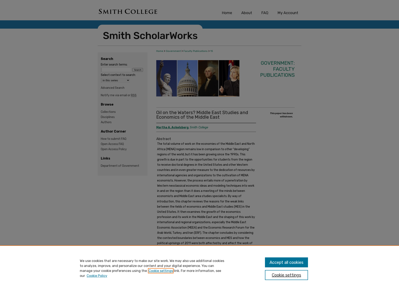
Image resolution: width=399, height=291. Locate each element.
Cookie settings (161, 271)
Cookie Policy (97, 276)
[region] (199, 268)
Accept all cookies (286, 262)
